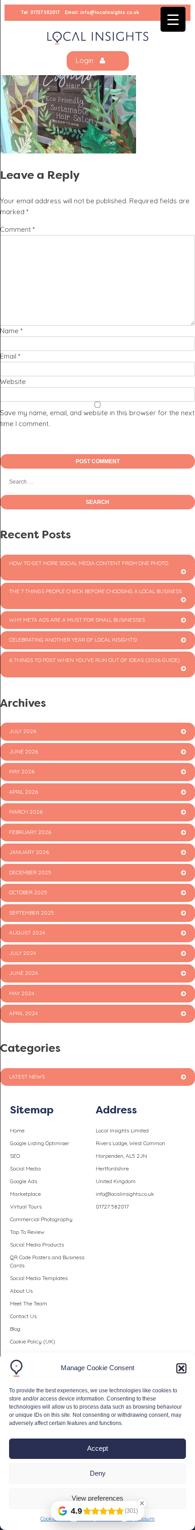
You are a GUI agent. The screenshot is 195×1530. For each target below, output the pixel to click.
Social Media (25, 1168)
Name (11, 330)
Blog (15, 1328)
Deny (98, 1473)
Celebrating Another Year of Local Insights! (73, 639)
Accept (97, 1448)
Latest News (27, 1076)
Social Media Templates (39, 1278)
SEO (15, 1155)
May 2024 (21, 993)
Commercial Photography (41, 1219)
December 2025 (30, 872)
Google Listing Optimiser (39, 1143)
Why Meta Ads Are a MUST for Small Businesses (77, 619)
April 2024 (23, 1013)
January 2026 (29, 852)
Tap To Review (27, 1231)
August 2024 (27, 932)
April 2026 (23, 791)
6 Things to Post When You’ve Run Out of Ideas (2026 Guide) (94, 660)
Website (13, 381)
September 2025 (31, 912)
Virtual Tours (26, 1206)
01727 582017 (44, 12)
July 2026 (22, 731)
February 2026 (30, 832)
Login (85, 60)
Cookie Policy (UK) (32, 1341)
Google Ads (23, 1181)
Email (10, 356)
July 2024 (22, 953)
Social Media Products (37, 1244)
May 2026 (21, 771)
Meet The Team (28, 1303)
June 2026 (23, 751)
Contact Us (23, 1316)
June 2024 (23, 972)
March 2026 (26, 811)
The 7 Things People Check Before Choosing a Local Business (95, 591)
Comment (17, 229)
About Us (21, 1290)
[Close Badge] (141, 1503)
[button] (181, 1368)
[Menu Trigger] (173, 19)
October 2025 (28, 892)
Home (17, 1130)
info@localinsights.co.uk (109, 12)
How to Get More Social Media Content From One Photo (88, 563)
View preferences (97, 1498)
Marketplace (25, 1193)
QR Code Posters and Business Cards (47, 1261)
